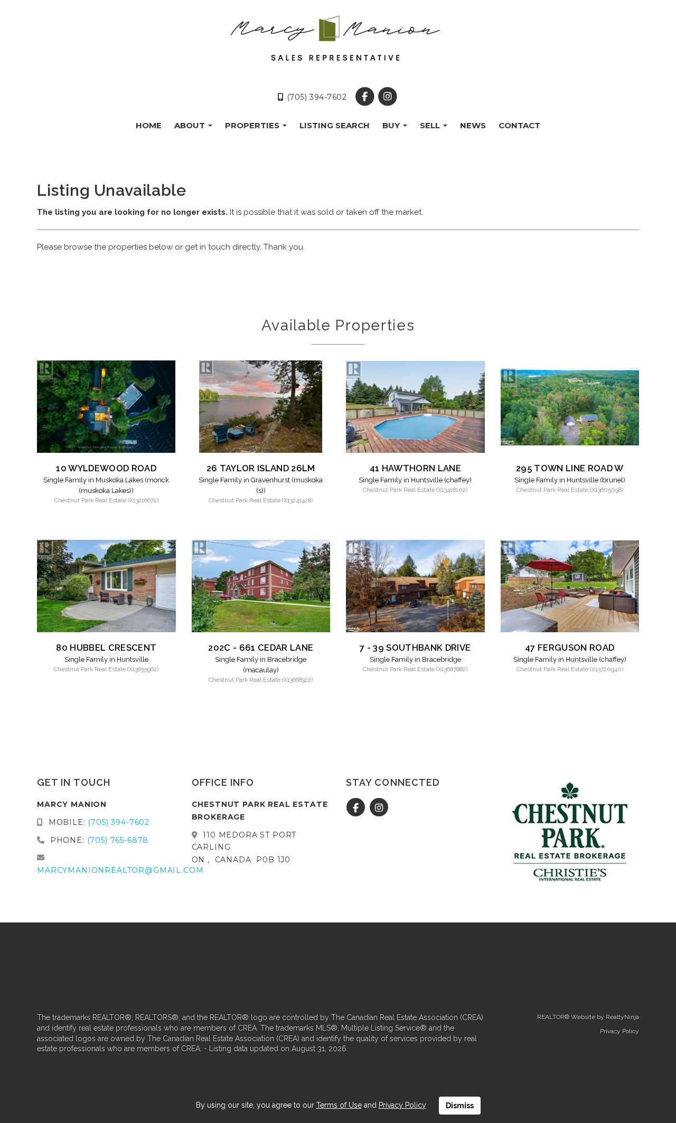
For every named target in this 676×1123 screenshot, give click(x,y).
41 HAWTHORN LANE (415, 468)
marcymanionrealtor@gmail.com (120, 870)
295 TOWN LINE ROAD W (570, 468)
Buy (392, 125)
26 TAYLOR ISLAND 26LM (260, 468)
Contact (519, 125)
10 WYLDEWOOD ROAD (106, 468)
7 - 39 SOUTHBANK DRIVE (415, 647)
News (473, 125)
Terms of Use (339, 1105)
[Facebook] (365, 97)
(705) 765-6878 (118, 840)
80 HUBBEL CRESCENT (106, 647)
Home (149, 125)
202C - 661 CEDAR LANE (260, 647)
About (190, 125)
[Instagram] (387, 97)
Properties (253, 125)
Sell (431, 125)
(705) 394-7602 (315, 97)
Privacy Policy (619, 1031)
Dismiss (460, 1105)
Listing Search (334, 125)
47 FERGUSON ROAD (569, 647)
